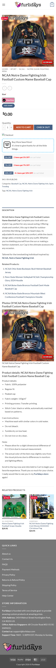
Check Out (43, 127)
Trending (5, 186)
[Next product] (4, 88)
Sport (13, 69)
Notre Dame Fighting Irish (38, 184)
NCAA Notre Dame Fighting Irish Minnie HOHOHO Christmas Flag (41, 525)
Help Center (7, 595)
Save (5, 18)
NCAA (22, 69)
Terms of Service (9, 590)
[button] (3, 4)
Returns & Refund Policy (13, 580)
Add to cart (23, 127)
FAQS (4, 564)
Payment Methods (10, 569)
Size (4, 94)
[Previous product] (10, 88)
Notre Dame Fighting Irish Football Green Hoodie (13, 524)
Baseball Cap (16, 184)
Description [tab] (8, 210)
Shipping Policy (9, 585)
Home (5, 69)
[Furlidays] (28, 5)
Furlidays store (41, 474)
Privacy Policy (8, 574)
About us (6, 553)
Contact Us (7, 559)
